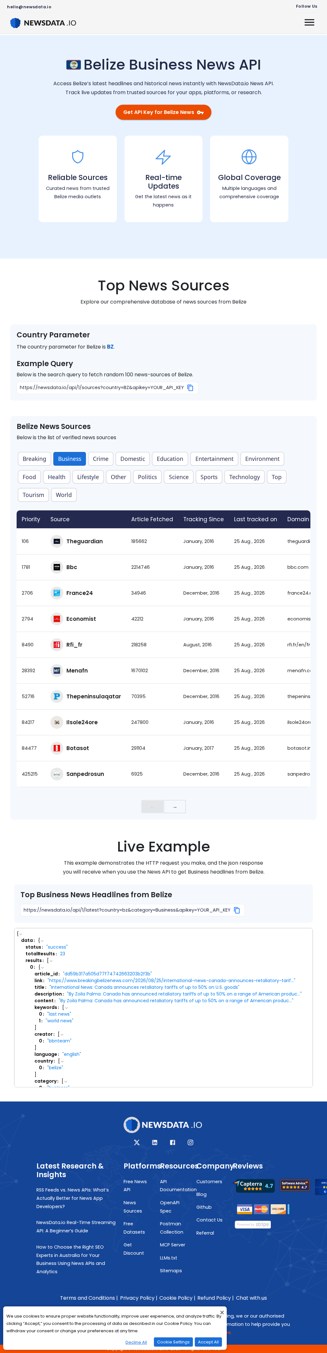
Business (69, 458)
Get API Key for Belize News (158, 112)
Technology (244, 477)
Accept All (208, 1342)
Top (277, 477)
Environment (262, 458)
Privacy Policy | (138, 1298)
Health (56, 477)
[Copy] (190, 387)
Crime (101, 458)
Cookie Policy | (177, 1298)
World (64, 495)
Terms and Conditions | (89, 1298)
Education (170, 458)
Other (118, 477)
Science (179, 477)
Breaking (34, 458)
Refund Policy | (215, 1298)
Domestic (132, 458)
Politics (147, 477)
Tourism (33, 495)
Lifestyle (88, 477)
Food (29, 477)
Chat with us (251, 1298)
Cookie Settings (173, 1342)
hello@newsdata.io (29, 7)
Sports (209, 477)
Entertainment (214, 458)
